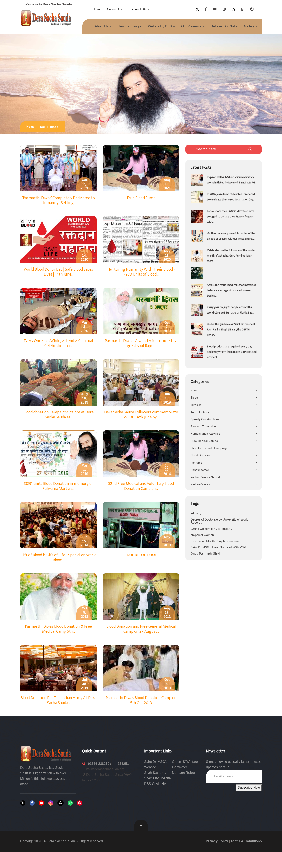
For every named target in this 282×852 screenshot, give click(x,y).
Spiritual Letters (138, 9)
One (194, 553)
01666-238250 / (100, 764)
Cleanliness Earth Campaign (209, 448)
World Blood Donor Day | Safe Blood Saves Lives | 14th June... (58, 272)
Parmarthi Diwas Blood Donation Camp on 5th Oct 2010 (141, 700)
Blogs (194, 397)
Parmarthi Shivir (210, 553)
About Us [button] (101, 26)
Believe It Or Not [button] (223, 26)
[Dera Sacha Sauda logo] (46, 753)
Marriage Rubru (183, 772)
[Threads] (60, 803)
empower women (203, 535)
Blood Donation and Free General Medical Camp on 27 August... (141, 629)
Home (96, 9)
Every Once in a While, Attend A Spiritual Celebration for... (58, 343)
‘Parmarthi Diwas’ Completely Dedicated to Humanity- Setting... (58, 200)
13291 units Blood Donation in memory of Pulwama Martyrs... (58, 486)
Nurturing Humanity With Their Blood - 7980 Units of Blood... (141, 272)
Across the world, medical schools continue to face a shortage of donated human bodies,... (231, 290)
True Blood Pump (141, 197)
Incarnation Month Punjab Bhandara (215, 541)
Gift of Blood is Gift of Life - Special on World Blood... (58, 557)
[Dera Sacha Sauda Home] (46, 18)
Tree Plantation (200, 412)
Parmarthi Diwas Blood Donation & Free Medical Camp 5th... (58, 629)
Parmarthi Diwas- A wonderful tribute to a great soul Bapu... (141, 343)
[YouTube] (41, 803)
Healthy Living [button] (128, 26)
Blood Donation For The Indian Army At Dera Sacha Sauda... (58, 700)
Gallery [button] (249, 26)
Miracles (196, 404)
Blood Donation (201, 455)
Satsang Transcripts (204, 426)
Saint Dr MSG (200, 547)
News (194, 390)
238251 (123, 764)
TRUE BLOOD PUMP (141, 555)
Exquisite (224, 528)
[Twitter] (22, 803)
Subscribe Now (249, 787)
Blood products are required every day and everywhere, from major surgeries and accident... (232, 352)
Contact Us (114, 9)
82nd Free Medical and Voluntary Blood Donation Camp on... (141, 486)
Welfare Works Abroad (205, 477)
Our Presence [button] (191, 26)
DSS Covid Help (156, 784)
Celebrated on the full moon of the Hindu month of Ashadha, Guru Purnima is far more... (231, 255)
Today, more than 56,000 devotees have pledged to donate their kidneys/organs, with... (230, 216)
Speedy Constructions (205, 419)
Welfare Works (200, 484)
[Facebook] (32, 803)
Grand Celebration (203, 528)
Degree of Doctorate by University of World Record (219, 521)
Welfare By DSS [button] (160, 26)
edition (195, 513)
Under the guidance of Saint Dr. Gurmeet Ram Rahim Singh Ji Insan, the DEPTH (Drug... (231, 329)
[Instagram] (50, 803)
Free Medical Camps (204, 441)
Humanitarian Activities (205, 433)
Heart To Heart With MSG (230, 547)
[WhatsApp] (70, 803)
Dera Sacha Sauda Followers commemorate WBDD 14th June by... (141, 415)
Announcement (200, 469)
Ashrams (196, 462)
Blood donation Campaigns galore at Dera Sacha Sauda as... (58, 415)
